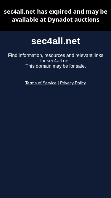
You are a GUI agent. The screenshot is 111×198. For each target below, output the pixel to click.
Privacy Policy (73, 83)
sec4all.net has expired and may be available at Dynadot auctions (55, 15)
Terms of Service (41, 83)
